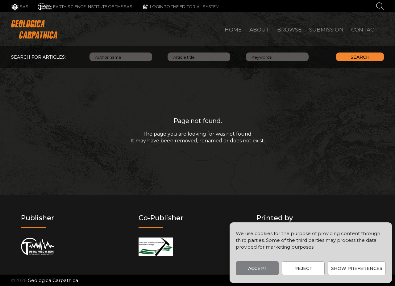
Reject (303, 268)
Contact (364, 29)
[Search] (380, 5)
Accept (257, 268)
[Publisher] (37, 247)
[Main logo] (34, 29)
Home (233, 29)
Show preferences (356, 268)
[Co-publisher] (156, 247)
